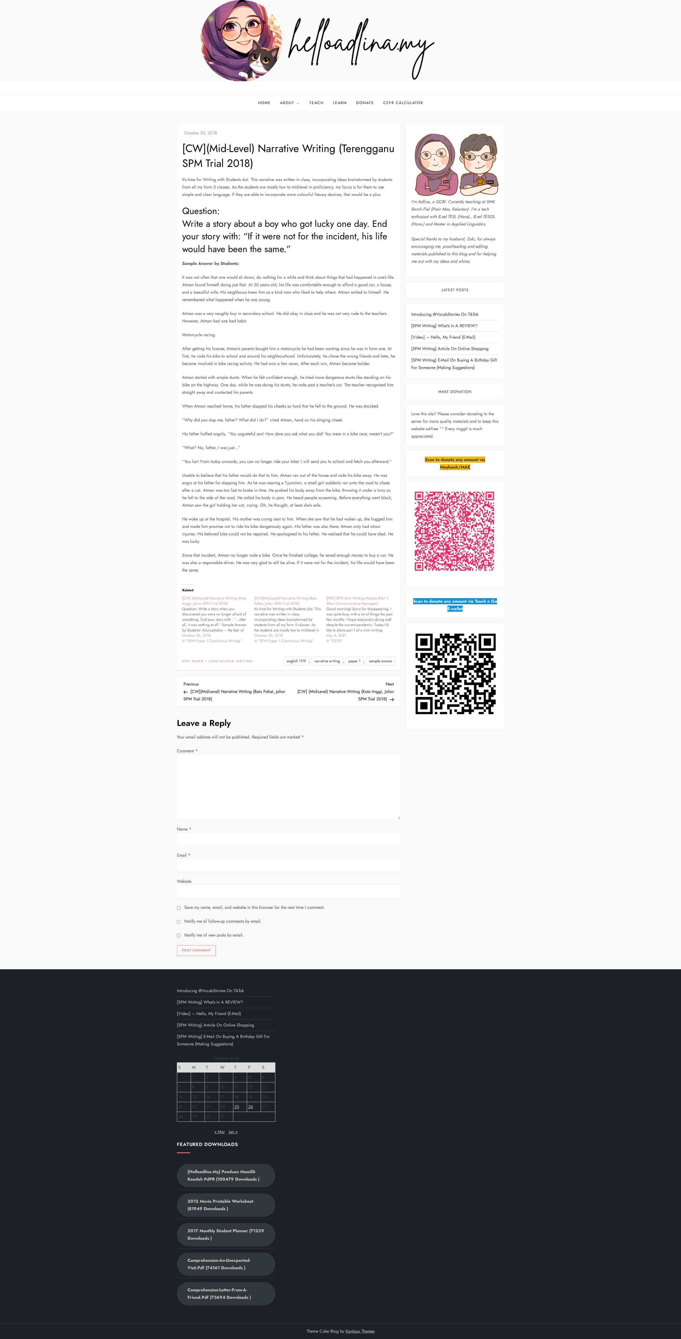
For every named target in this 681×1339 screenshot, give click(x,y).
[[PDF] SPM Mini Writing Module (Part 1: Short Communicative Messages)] (362, 619)
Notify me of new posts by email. (214, 935)
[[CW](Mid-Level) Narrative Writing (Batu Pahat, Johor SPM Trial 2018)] (290, 619)
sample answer (380, 661)
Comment (187, 751)
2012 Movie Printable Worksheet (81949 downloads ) (220, 1205)
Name (184, 829)
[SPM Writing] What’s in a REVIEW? (444, 326)
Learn (340, 102)
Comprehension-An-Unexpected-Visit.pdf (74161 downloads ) (219, 1264)
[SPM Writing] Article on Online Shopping (449, 349)
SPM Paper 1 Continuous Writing (217, 661)
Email (183, 855)
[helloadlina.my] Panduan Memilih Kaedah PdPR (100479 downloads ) (223, 1175)
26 (250, 1107)
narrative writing (327, 661)
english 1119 (296, 661)
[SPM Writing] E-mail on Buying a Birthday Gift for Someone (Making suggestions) (454, 364)
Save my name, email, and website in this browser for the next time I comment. (254, 907)
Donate (365, 102)
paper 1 (354, 661)
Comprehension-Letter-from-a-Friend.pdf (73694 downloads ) (219, 1293)
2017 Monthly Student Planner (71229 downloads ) (226, 1234)
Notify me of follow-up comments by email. (223, 921)
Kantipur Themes (360, 1331)
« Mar (219, 1132)
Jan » (233, 1132)
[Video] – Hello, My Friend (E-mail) (443, 337)
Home (264, 102)
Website (184, 881)
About (287, 102)
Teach (316, 102)
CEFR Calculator (403, 102)
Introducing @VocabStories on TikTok (444, 314)
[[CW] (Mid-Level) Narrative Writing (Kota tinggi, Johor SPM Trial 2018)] (218, 619)
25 (236, 1107)
